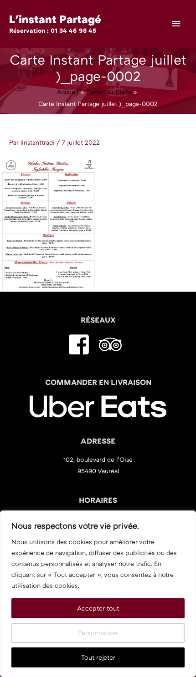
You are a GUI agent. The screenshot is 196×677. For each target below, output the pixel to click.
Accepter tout (98, 608)
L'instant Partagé (55, 18)
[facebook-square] (82, 344)
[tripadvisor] (114, 344)
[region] (98, 593)
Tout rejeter (98, 657)
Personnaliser (98, 633)
